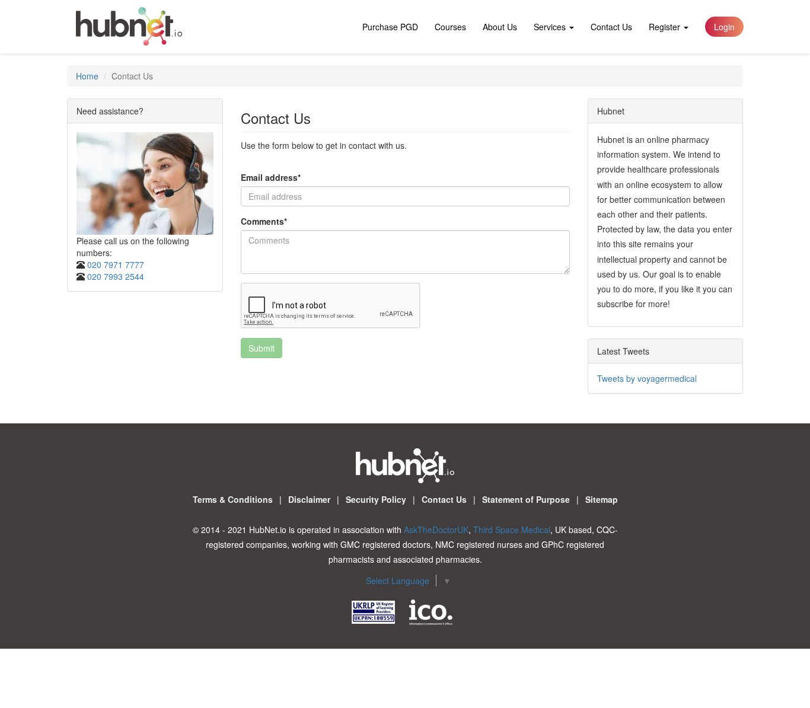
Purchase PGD (390, 27)
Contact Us (611, 27)
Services (551, 27)
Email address (271, 177)
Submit (261, 348)
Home (87, 76)
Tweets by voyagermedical (647, 378)
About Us (500, 27)
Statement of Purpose (526, 499)
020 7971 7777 (115, 264)
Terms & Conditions (233, 499)
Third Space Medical (511, 529)
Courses (450, 27)
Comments (264, 221)
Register (666, 27)
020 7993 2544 (115, 276)
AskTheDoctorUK (436, 529)
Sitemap (601, 499)
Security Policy (376, 499)
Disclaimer (309, 499)
